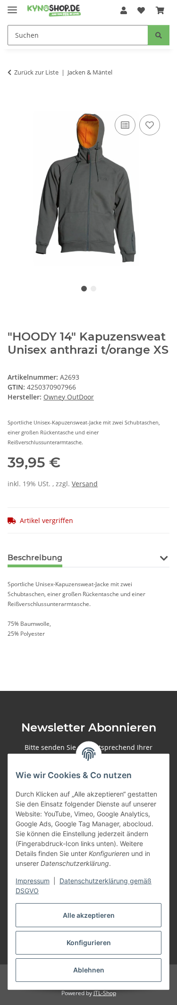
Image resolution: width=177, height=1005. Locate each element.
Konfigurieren (89, 943)
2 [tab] (93, 288)
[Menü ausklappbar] (12, 6)
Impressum (33, 881)
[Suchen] (158, 35)
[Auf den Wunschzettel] (149, 125)
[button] (123, 10)
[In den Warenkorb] (15, 102)
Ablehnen (88, 970)
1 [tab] (84, 288)
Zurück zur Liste (36, 72)
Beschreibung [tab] (35, 557)
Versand (85, 483)
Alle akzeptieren (89, 915)
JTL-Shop (104, 993)
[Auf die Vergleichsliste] (125, 125)
